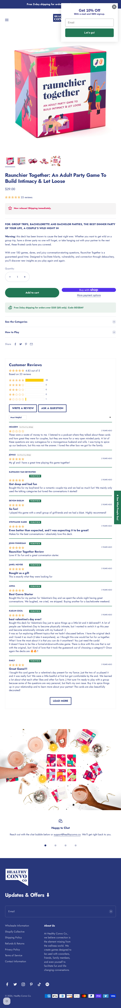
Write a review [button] (23, 408)
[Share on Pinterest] (26, 344)
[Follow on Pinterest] (31, 984)
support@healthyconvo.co (67, 834)
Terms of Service (13, 955)
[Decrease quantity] (9, 277)
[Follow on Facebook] (7, 984)
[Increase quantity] (24, 277)
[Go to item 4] (44, 161)
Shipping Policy (13, 937)
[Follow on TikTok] (39, 984)
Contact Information (15, 961)
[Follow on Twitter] (15, 984)
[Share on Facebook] (15, 344)
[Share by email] (31, 344)
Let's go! (89, 32)
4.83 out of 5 (33, 370)
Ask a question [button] (52, 408)
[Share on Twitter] (20, 344)
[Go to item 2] (21, 161)
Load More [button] (60, 701)
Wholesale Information (17, 925)
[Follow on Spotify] (47, 984)
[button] (13, 197)
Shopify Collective (14, 931)
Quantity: (10, 268)
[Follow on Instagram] (23, 984)
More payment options (89, 295)
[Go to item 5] (55, 161)
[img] (16, 431)
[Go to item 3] (33, 161)
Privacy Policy (12, 949)
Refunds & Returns (14, 943)
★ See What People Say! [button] (117, 507)
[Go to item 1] (10, 161)
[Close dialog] (114, 6)
